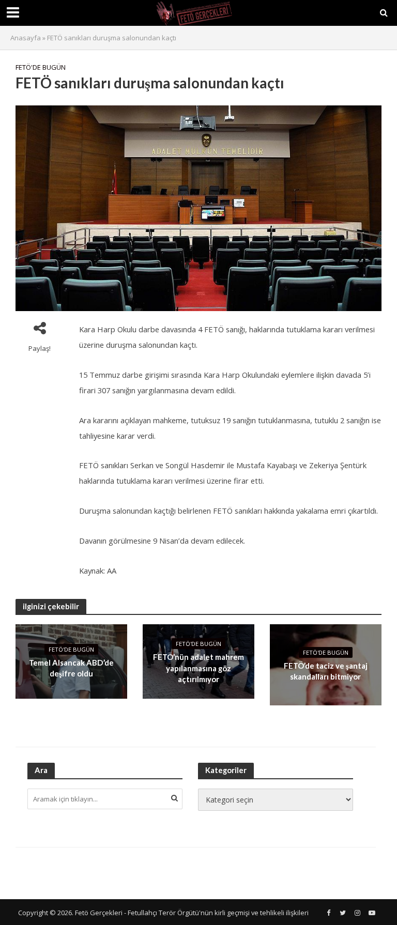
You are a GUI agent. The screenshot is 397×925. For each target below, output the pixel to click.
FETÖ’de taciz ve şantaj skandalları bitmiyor (326, 671)
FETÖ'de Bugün (41, 67)
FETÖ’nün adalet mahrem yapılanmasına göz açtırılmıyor (198, 668)
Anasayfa (25, 37)
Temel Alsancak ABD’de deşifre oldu (71, 668)
